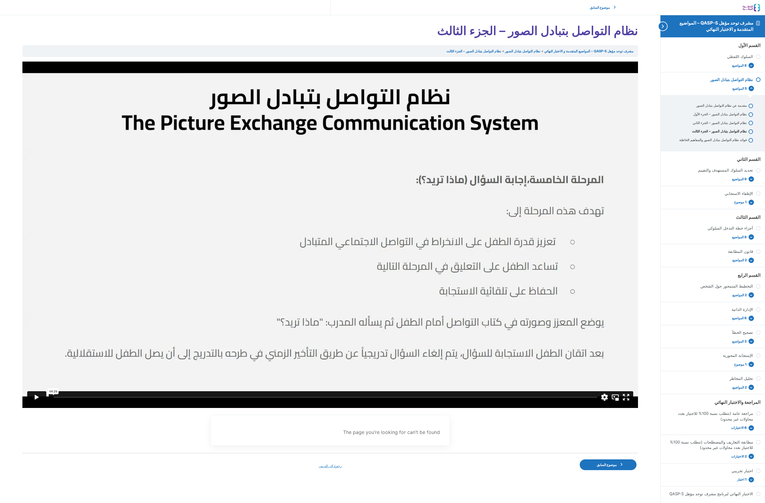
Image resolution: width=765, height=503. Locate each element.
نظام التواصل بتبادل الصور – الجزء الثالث (473, 51)
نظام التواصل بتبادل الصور (522, 51)
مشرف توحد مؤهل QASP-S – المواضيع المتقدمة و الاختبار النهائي (716, 26)
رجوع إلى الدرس (330, 466)
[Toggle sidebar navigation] (666, 26)
